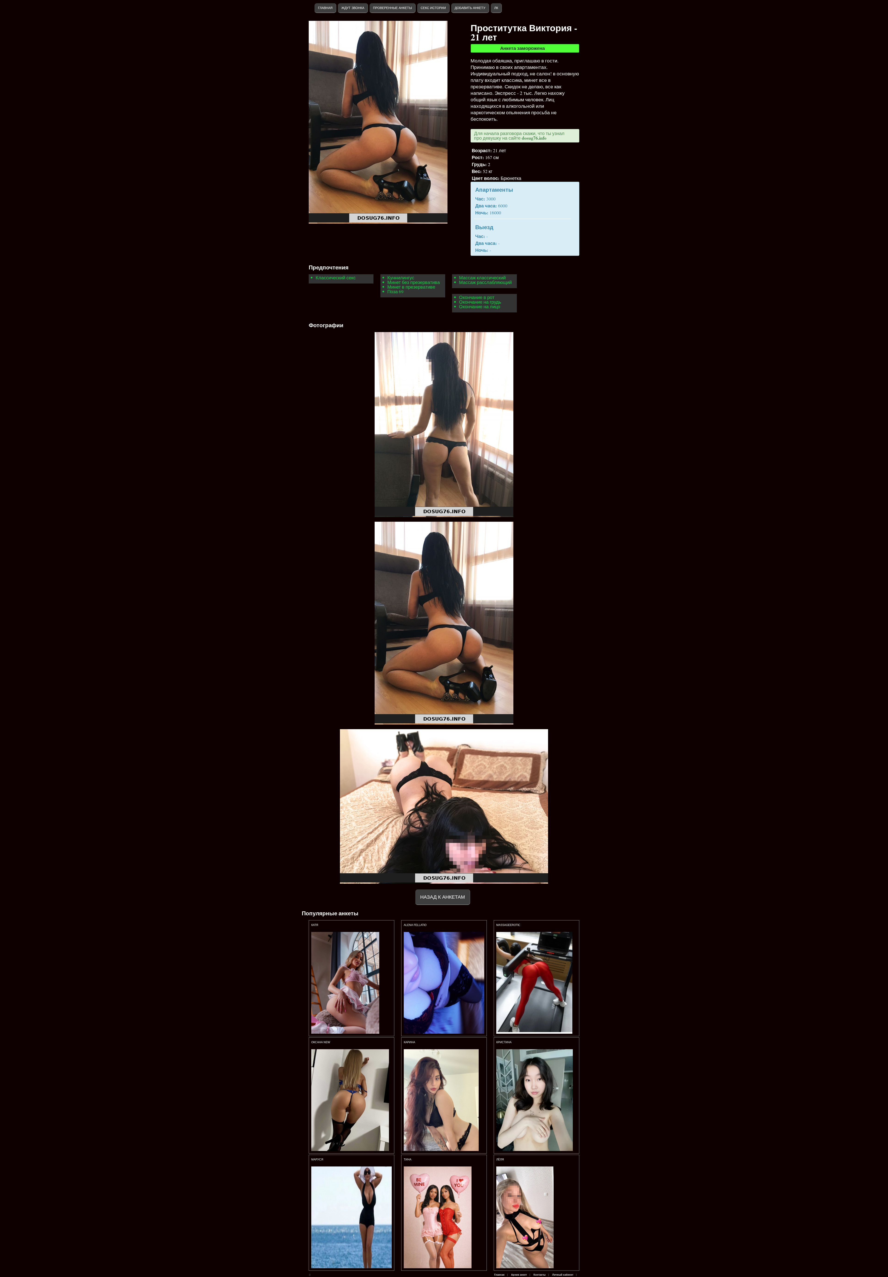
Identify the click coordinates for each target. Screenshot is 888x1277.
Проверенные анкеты (392, 8)
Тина (407, 1159)
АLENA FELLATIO (415, 925)
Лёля (500, 1159)
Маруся (317, 1159)
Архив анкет (519, 1275)
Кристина (504, 1042)
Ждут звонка (352, 8)
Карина (409, 1042)
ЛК (496, 8)
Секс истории (433, 8)
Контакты (539, 1275)
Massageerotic (508, 925)
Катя (314, 925)
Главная (325, 8)
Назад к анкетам (442, 897)
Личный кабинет (562, 1275)
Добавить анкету (470, 8)
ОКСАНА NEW (320, 1042)
